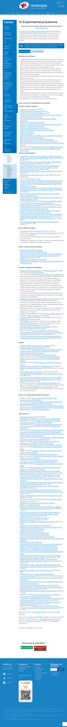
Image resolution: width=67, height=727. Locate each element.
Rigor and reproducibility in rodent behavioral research (35, 570)
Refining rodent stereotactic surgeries (30, 372)
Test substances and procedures (49, 619)
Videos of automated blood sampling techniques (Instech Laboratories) (40, 254)
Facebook (10, 674)
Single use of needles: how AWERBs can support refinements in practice (40, 135)
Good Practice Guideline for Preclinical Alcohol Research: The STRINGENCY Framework (40, 468)
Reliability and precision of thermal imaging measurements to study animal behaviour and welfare (40, 421)
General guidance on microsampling (30, 111)
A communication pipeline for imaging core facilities (44, 445)
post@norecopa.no (8, 669)
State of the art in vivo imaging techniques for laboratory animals (38, 550)
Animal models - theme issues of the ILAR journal (34, 535)
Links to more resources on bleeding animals (32, 252)
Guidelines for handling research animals (31, 122)
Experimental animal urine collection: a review (45, 606)
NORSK (58, 2)
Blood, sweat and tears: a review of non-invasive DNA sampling (38, 141)
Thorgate (35, 719)
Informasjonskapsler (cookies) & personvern (41, 675)
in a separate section (53, 313)
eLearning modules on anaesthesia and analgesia (34, 327)
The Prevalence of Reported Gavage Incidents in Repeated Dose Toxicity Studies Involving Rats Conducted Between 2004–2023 (40, 157)
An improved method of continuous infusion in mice (34, 212)
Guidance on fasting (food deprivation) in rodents (34, 518)
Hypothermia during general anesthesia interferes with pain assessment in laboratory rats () (41, 403)
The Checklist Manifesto (32, 387)
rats (38, 179)
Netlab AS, (21, 719)
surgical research (50, 270)
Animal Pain (23, 317)
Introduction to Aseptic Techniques (30, 368)
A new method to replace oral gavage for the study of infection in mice (42, 438)
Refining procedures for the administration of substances (36, 139)
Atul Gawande (47, 387)
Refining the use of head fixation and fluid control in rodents (37, 503)
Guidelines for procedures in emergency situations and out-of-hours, (39, 299)
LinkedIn (9, 682)
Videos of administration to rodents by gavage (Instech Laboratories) (39, 210)
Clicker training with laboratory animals (31, 175)
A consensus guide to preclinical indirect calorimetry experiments (38, 608)
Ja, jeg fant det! (27, 647)
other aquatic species (37, 272)
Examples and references (27, 417)
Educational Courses (39, 612)
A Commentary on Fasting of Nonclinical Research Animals (37, 521)
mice (31, 179)
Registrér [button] (60, 669)
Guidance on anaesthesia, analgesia (30, 270)
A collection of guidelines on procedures (31, 126)
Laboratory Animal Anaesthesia (29, 325)
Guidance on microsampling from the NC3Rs (32, 259)
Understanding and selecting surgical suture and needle (36, 130)
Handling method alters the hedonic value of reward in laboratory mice (40, 207)
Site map (37, 679)
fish (25, 272)
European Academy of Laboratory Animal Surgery (34, 345)
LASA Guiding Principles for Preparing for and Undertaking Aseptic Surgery (41, 373)
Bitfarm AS (27, 719)
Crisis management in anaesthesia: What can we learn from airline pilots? (41, 332)
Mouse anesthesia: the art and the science (44, 330)
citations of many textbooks (28, 323)
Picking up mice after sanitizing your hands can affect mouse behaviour (40, 124)
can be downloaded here (27, 186)
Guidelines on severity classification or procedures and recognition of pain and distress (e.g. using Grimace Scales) (41, 528)
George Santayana (40, 28)
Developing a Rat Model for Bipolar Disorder (43, 454)
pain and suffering (33, 315)
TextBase (25, 321)
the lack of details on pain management (50, 274)
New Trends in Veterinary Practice (44, 355)
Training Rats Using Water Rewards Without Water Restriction (37, 218)
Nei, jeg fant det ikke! (41, 648)
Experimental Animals (33, 621)
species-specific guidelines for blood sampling (43, 233)
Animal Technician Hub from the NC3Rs (31, 137)
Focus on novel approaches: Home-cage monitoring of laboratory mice (40, 495)
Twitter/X (9, 678)
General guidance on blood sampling (30, 250)
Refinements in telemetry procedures (30, 542)
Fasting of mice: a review (27, 520)
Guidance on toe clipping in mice (29, 505)
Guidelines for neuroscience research (30, 531)
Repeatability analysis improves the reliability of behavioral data (38, 591)
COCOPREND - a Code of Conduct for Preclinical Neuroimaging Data (39, 419)
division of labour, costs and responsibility (33, 31)
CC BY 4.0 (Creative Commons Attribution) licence (47, 709)
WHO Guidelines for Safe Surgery (47, 383)
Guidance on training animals (28, 109)
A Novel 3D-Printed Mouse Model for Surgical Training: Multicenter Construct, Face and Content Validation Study (40, 358)
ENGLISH (62, 2)
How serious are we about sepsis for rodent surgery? (35, 366)
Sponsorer (38, 671)
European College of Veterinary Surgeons (32, 347)
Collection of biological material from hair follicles (34, 128)
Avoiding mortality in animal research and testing (34, 533)
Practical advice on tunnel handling (30, 205)
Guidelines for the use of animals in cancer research (35, 525)
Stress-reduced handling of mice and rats (32, 171)
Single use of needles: (26, 134)
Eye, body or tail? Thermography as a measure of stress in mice (38, 548)
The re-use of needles (26, 132)
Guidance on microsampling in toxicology (31, 113)
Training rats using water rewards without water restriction (36, 536)
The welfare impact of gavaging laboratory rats (33, 208)
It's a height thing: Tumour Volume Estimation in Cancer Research (38, 486)
